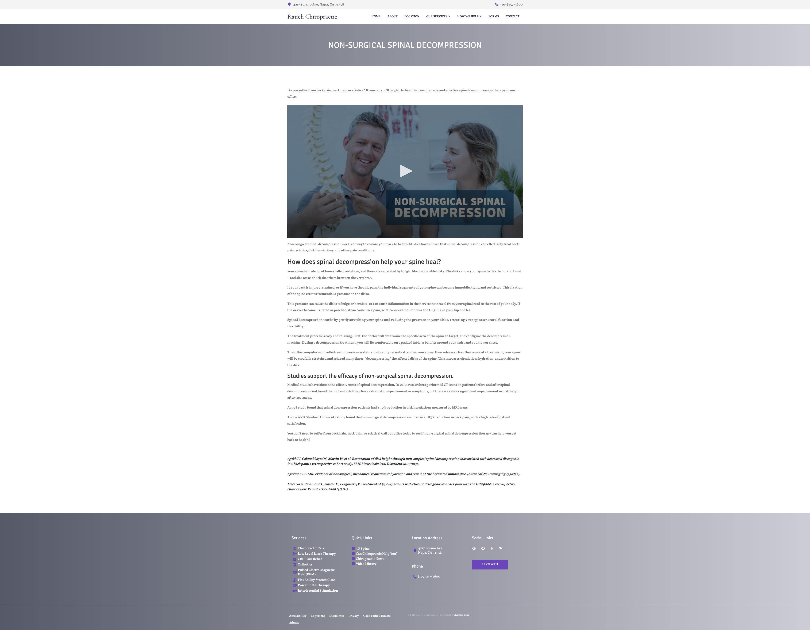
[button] (405, 171)
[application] (405, 171)
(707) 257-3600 (511, 4)
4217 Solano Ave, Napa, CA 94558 (318, 4)
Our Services (436, 17)
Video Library (366, 564)
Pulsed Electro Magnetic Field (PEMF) (316, 572)
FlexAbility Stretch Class (316, 580)
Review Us (490, 565)
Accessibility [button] (297, 616)
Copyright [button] (318, 616)
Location (412, 17)
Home (376, 17)
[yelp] (492, 548)
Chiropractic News (370, 559)
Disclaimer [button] (336, 616)
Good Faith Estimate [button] (377, 616)
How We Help (468, 17)
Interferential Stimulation (318, 591)
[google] (474, 548)
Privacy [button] (353, 616)
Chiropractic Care (311, 548)
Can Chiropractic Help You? (377, 554)
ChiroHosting (461, 615)
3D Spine (363, 548)
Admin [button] (294, 623)
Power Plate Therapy (314, 585)
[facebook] (483, 548)
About (392, 17)
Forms (494, 17)
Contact (513, 17)
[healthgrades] (500, 548)
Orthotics (305, 565)
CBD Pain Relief (310, 559)
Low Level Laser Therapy (317, 554)
